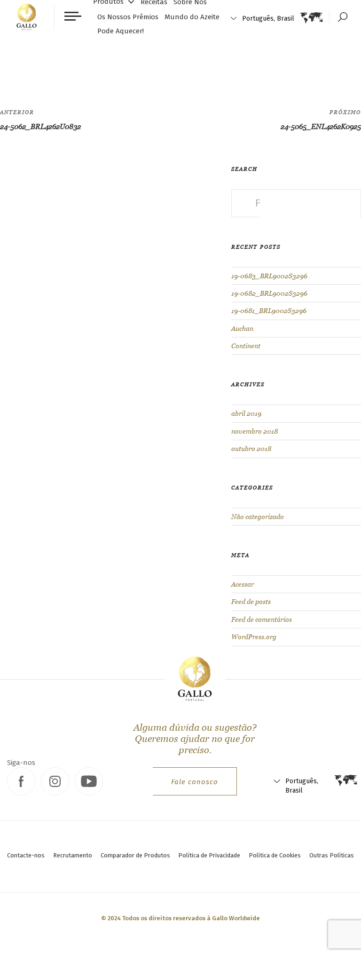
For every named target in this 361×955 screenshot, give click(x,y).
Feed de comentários (261, 619)
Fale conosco (194, 782)
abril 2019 (246, 413)
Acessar (242, 584)
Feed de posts (251, 601)
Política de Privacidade (209, 855)
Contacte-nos (26, 855)
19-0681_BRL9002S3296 (268, 310)
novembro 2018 (254, 431)
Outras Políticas (331, 855)
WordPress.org (253, 637)
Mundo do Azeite (192, 17)
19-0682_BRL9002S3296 (269, 293)
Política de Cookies (275, 855)
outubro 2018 (251, 448)
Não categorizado (257, 516)
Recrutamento (72, 855)
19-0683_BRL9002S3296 (269, 276)
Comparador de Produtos (135, 855)
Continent (245, 346)
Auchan (242, 328)
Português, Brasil (268, 19)
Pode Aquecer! (120, 31)
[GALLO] (26, 17)
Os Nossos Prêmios (127, 17)
